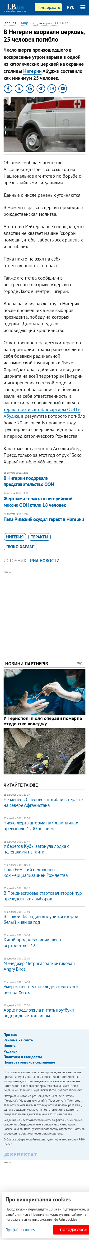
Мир (24, 22)
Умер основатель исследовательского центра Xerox (41, 989)
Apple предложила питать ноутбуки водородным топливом (39, 1013)
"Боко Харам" (20, 546)
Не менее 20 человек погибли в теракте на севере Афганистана (43, 802)
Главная (10, 22)
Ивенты (10, 1045)
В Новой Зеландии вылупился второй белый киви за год (41, 919)
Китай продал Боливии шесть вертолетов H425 (33, 943)
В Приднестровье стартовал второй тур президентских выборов (43, 896)
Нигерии (32, 71)
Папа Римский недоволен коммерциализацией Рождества (36, 872)
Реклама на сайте (18, 1040)
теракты (39, 537)
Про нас (10, 1034)
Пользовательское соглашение (29, 1062)
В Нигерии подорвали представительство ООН (29, 481)
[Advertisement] (44, 609)
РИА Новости (45, 560)
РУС (70, 7)
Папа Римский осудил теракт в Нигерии (44, 519)
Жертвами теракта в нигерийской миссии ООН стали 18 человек (38, 501)
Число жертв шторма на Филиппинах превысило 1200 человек (41, 826)
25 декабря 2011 (45, 23)
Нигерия (14, 537)
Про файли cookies (20, 1229)
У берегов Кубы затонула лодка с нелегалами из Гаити (36, 849)
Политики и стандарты (23, 1056)
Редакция (11, 1051)
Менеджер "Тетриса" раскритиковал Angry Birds (39, 966)
